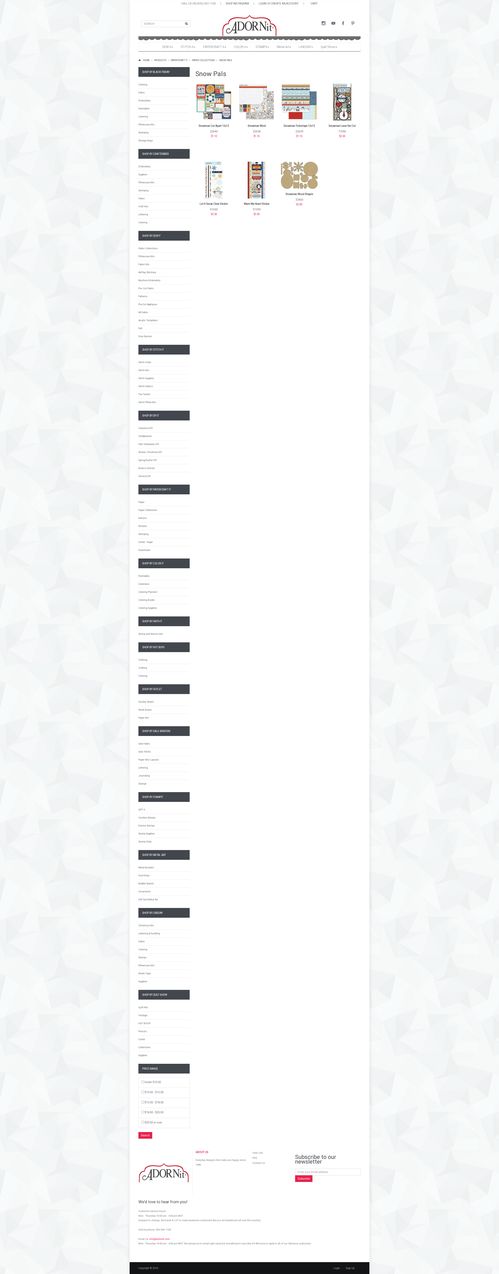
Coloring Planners (147, 592)
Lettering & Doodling (149, 933)
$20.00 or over (153, 1122)
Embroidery (144, 100)
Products (160, 60)
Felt (140, 328)
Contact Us (258, 1162)
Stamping (143, 132)
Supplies (142, 174)
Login (337, 1268)
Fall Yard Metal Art (148, 899)
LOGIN (262, 3)
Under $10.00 (153, 1082)
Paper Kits (143, 717)
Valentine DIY (145, 428)
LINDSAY (305, 47)
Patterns (142, 296)
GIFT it (141, 809)
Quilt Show (328, 47)
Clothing (142, 660)
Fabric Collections (147, 248)
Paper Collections (203, 60)
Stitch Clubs (144, 362)
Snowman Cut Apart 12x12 (214, 125)
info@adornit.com (159, 1239)
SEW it (166, 47)
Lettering (143, 116)
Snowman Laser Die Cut (342, 125)
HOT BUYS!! (144, 1023)
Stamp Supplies (146, 833)
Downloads (144, 550)
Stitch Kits (143, 370)
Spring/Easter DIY (147, 460)
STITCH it (187, 47)
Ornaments (144, 891)
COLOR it (240, 47)
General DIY (144, 476)
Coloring (142, 84)
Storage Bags (145, 140)
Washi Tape (144, 973)
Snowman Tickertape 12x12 (299, 125)
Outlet (141, 1039)
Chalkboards (145, 436)
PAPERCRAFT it (213, 47)
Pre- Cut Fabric (146, 288)
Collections (144, 1047)
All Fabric (143, 312)
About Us (202, 1152)
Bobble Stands (146, 883)
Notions (142, 518)
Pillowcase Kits (146, 124)
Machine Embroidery (149, 280)
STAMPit (261, 47)
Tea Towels (144, 394)
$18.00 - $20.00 (154, 1112)
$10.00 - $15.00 (154, 1092)
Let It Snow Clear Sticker (214, 203)
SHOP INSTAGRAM (237, 3)
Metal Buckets (146, 867)
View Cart (257, 1152)
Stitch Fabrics (145, 386)
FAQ (254, 1157)
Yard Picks (144, 875)
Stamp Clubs (145, 841)
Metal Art (283, 47)
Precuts (142, 1031)
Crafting (142, 668)
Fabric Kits (143, 264)
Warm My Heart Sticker (257, 203)
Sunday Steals (146, 701)
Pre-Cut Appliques (147, 304)
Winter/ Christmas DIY (150, 452)
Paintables (144, 108)
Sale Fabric (144, 743)
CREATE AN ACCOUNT (285, 3)
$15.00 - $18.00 (154, 1102)
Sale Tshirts (144, 751)
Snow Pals (225, 60)
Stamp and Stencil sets (150, 634)
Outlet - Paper (145, 542)
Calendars (143, 584)
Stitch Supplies (146, 378)
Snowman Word (257, 125)
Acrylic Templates (147, 320)
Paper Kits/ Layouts (148, 759)
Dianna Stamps (146, 825)
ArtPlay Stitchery (147, 272)
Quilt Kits (143, 1007)
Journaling (144, 775)
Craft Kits (143, 206)
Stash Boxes (145, 709)
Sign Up (350, 1268)
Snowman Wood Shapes (299, 194)
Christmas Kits (146, 925)
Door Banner (145, 336)
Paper (141, 502)
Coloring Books (146, 600)
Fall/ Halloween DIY (148, 444)
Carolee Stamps (146, 817)
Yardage (142, 1015)
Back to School (146, 468)
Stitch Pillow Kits (147, 402)
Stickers (142, 526)
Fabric (141, 92)
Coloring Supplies (147, 608)
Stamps (142, 783)
